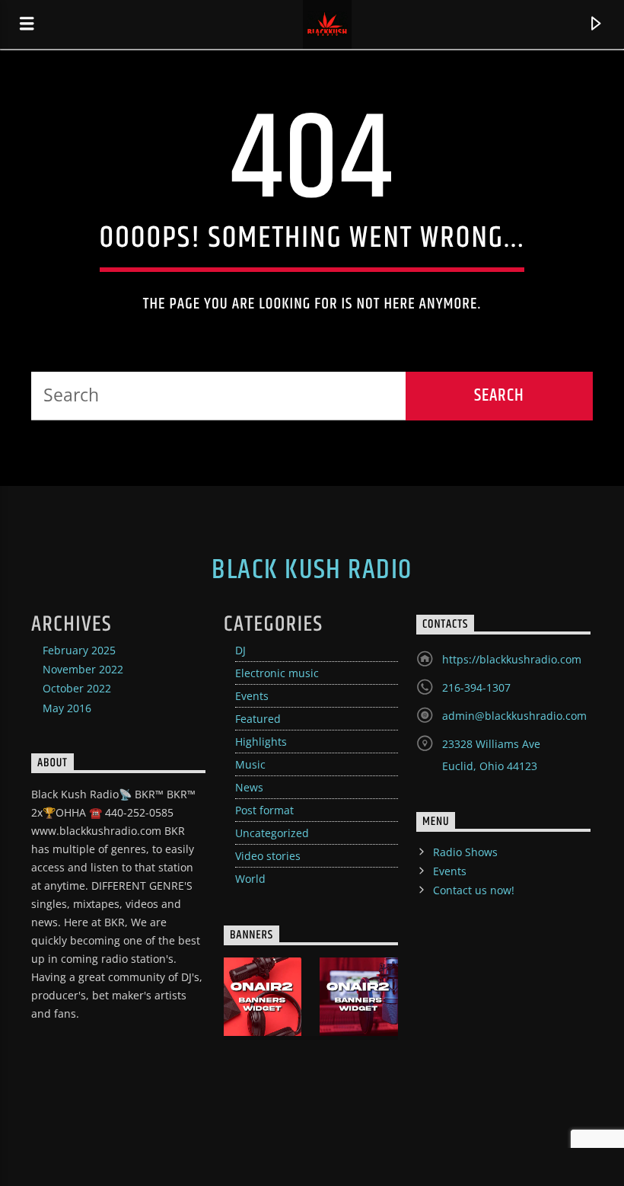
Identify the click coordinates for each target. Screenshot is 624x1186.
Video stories (268, 856)
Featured (258, 718)
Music (250, 764)
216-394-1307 (476, 687)
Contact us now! (473, 890)
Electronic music (277, 673)
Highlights (261, 741)
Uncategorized (272, 833)
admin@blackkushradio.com (514, 715)
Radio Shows (465, 852)
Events (252, 696)
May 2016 (67, 708)
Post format (264, 810)
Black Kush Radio (312, 570)
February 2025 (79, 650)
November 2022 (83, 669)
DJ (240, 650)
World (250, 878)
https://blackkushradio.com (511, 659)
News (249, 787)
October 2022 (77, 688)
